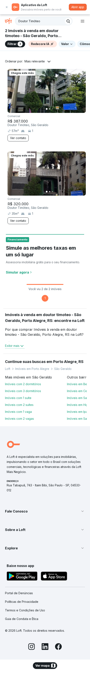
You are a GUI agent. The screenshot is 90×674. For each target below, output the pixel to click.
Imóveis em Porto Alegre (32, 369)
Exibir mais (12, 345)
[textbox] (43, 21)
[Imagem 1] (47, 109)
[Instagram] (31, 647)
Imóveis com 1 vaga (18, 411)
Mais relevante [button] (34, 61)
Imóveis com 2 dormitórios (23, 384)
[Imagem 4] (55, 108)
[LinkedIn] (45, 647)
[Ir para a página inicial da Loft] (10, 21)
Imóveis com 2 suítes (19, 405)
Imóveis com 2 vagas (19, 418)
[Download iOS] (54, 577)
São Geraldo (63, 369)
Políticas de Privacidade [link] (21, 601)
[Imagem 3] (52, 108)
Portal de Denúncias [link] (19, 593)
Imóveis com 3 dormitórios (23, 391)
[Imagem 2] (49, 109)
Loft (7, 369)
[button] (45, 511)
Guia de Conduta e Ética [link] (21, 619)
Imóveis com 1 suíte (18, 398)
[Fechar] (6, 7)
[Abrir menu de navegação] (82, 21)
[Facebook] (58, 647)
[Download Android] (22, 577)
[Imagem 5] (58, 108)
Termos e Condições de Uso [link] (25, 610)
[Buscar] (68, 21)
